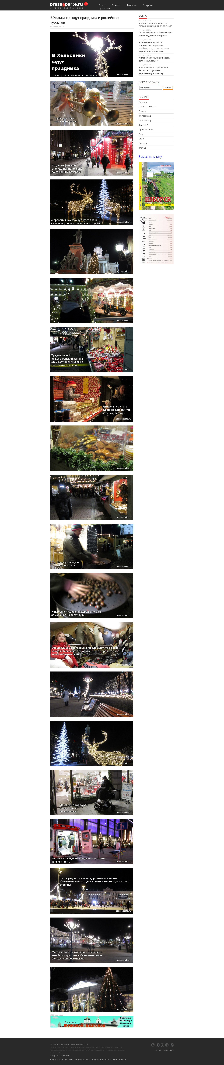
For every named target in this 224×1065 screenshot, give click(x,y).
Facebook (153, 1045)
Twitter (162, 1045)
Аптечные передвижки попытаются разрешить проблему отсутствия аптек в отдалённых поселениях (154, 46)
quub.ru (171, 1050)
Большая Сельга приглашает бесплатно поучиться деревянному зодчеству (153, 70)
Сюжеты (116, 5)
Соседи (142, 111)
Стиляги (143, 143)
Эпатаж (142, 147)
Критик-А (143, 125)
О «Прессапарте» (56, 1059)
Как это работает (147, 106)
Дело (141, 138)
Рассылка (69, 1059)
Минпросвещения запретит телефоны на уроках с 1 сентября (155, 24)
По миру (143, 102)
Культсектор (145, 120)
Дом (141, 134)
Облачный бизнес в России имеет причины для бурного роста (156, 34)
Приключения (146, 129)
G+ (167, 1045)
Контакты (123, 1059)
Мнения (131, 5)
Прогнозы (104, 8)
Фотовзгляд (145, 115)
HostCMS (66, 1056)
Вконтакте (158, 1045)
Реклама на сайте (82, 1059)
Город (101, 5)
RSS (172, 1045)
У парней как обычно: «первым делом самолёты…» (154, 59)
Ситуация (148, 5)
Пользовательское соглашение (104, 1059)
